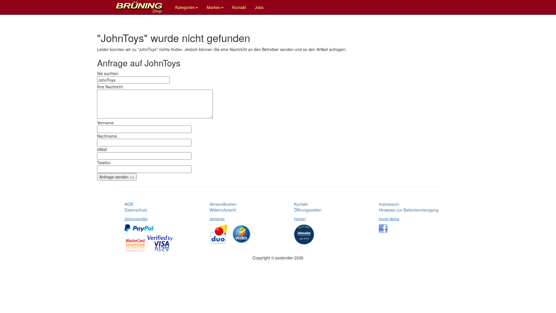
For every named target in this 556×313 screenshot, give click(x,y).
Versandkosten (223, 204)
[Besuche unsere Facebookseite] (384, 226)
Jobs (259, 7)
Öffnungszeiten (307, 210)
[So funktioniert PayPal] (140, 226)
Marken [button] (214, 7)
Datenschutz (136, 210)
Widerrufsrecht (222, 210)
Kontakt (239, 7)
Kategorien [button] (185, 7)
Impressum (389, 204)
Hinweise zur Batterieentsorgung (408, 210)
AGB (129, 204)
